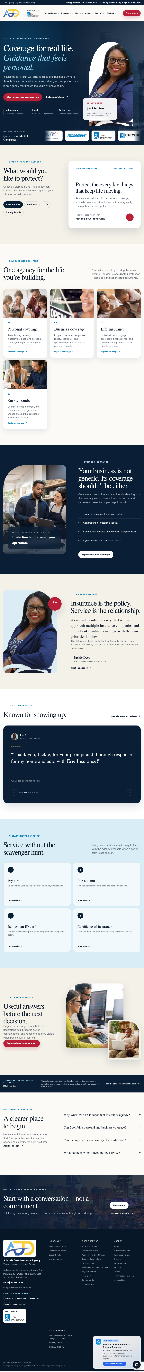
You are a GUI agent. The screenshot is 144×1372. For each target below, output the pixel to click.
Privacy (117, 1267)
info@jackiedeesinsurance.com (81, 3)
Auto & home (13, 204)
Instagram (21, 1298)
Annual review (88, 1284)
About (89, 13)
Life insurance (55, 1259)
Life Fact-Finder (89, 1263)
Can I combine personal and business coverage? (102, 1127)
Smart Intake (52, 13)
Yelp (7, 1304)
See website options (114, 1364)
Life (46, 204)
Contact (111, 13)
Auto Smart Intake (89, 1246)
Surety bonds (13, 212)
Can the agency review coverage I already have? (102, 1140)
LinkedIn (9, 1298)
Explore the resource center (21, 1043)
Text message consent (124, 1276)
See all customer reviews (126, 716)
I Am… (79, 13)
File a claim (87, 1276)
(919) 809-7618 (13, 1282)
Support (99, 13)
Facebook (34, 1298)
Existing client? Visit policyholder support (120, 3)
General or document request (95, 1267)
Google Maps (19, 1304)
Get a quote (132, 13)
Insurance (67, 13)
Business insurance (57, 1250)
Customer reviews (122, 1250)
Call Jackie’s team (57, 97)
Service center (88, 1280)
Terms (117, 1271)
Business (32, 204)
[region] (72, 764)
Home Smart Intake (90, 1250)
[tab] (20, 792)
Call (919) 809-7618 (121, 1213)
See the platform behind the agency (123, 1084)
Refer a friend (120, 1263)
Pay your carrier (89, 1271)
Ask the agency (13, 1146)
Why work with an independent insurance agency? (102, 1114)
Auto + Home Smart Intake (93, 1255)
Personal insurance (57, 1246)
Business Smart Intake (91, 1259)
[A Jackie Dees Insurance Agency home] (13, 13)
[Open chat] (137, 1365)
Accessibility (119, 1280)
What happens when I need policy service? (102, 1152)
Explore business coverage (96, 554)
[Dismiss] (137, 1339)
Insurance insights (122, 1255)
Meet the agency (81, 668)
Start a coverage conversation (23, 97)
